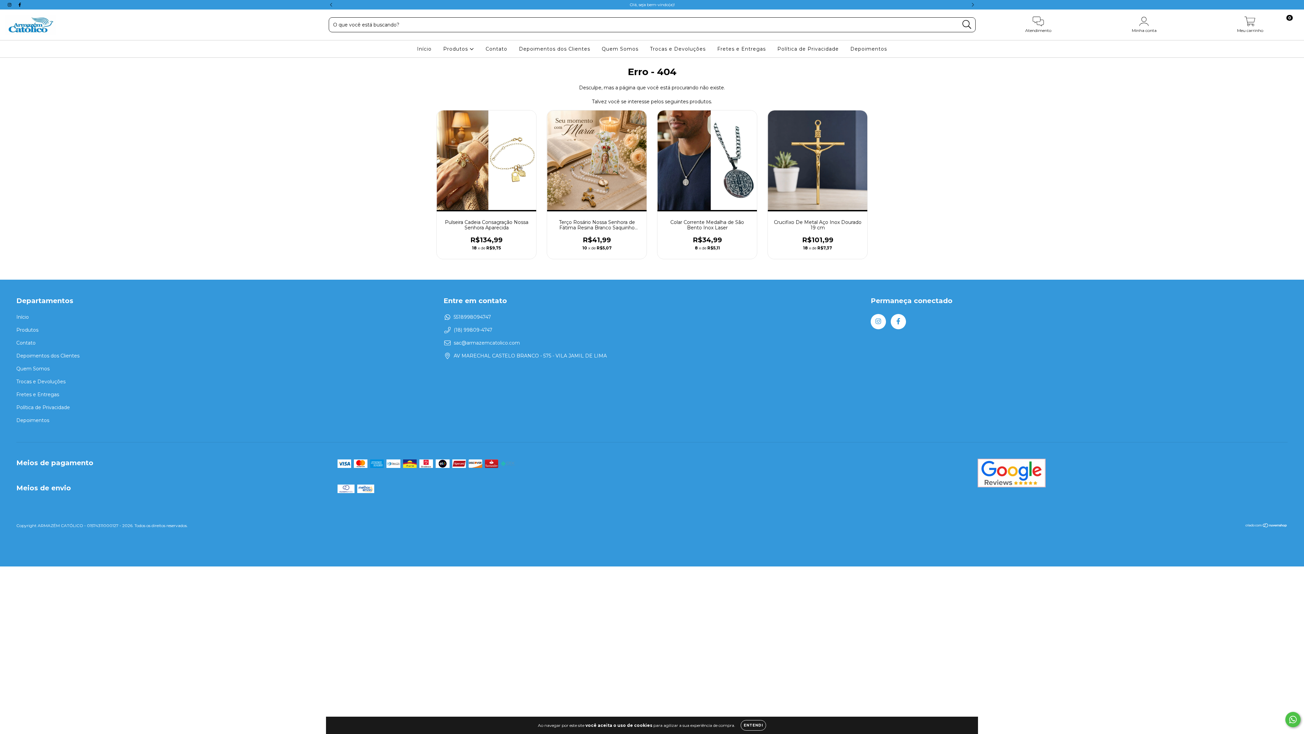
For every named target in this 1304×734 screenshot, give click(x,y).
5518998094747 (472, 317)
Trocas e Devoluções (678, 49)
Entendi (753, 725)
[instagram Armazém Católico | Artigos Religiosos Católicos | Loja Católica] (10, 5)
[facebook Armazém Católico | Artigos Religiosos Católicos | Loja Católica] (19, 5)
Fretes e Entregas (741, 49)
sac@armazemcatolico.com (487, 343)
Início (424, 49)
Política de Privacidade (808, 49)
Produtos (456, 49)
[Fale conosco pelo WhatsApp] (1293, 719)
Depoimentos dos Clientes (554, 49)
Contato (496, 49)
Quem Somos (620, 49)
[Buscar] (967, 25)
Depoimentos (868, 49)
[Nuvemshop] (1266, 526)
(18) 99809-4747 (473, 330)
